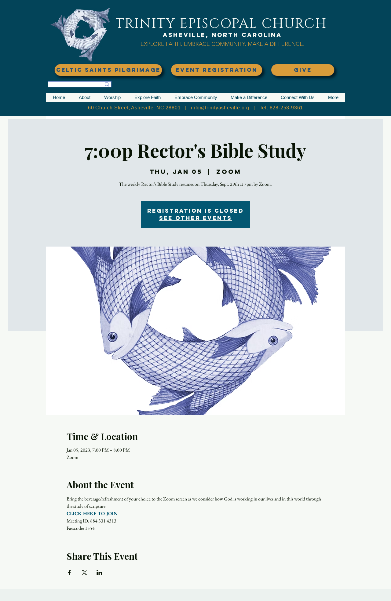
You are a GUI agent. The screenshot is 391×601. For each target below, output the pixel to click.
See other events (195, 218)
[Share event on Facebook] (69, 572)
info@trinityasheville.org (220, 107)
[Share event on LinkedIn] (99, 572)
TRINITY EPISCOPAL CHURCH (221, 24)
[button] (84, 97)
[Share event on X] (84, 572)
